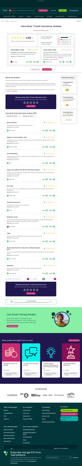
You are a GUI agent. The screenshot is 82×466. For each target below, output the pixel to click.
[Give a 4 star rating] (33, 102)
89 (37, 279)
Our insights (32, 373)
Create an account (12, 326)
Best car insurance (8, 429)
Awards (71, 373)
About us (6, 410)
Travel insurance (13, 21)
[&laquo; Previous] (28, 279)
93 (49, 279)
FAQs (5, 416)
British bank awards (67, 410)
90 (40, 279)
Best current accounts (9, 438)
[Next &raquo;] (55, 279)
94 (52, 279)
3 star (58, 41)
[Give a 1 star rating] (24, 102)
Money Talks (12, 373)
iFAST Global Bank (27, 437)
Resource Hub (26, 416)
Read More (14, 91)
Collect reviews (46, 410)
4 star (58, 39)
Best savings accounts (9, 432)
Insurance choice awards (66, 418)
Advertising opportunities (48, 421)
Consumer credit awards (68, 414)
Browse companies (27, 419)
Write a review (43, 10)
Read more (60, 57)
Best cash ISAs (7, 441)
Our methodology (8, 413)
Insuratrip (7, 21)
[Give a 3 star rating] (30, 102)
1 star (58, 44)
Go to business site (73, 10)
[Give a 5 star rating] (37, 102)
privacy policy (14, 463)
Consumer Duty (46, 416)
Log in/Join (53, 10)
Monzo (24, 440)
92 (46, 279)
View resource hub (74, 340)
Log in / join (26, 413)
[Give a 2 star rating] (27, 102)
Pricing (43, 419)
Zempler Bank (26, 442)
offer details (32, 461)
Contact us (6, 419)
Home (2, 21)
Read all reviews (36, 69)
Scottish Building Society (29, 429)
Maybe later (75, 457)
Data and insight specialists (49, 413)
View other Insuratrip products (41, 30)
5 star (59, 37)
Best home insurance (9, 435)
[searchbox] (23, 10)
